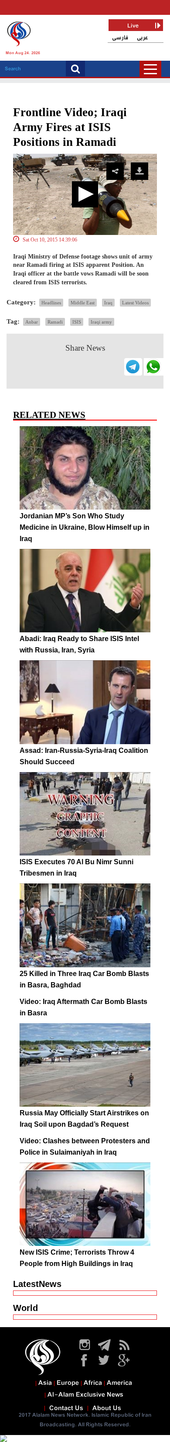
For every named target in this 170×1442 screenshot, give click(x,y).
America (119, 1383)
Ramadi (55, 321)
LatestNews (37, 1284)
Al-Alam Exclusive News (85, 1395)
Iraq (108, 302)
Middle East (83, 302)
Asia (45, 1383)
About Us (106, 1408)
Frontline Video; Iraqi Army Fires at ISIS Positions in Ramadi (70, 127)
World (25, 1308)
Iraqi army (101, 321)
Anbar (31, 321)
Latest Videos (135, 302)
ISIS (76, 321)
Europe (68, 1383)
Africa (93, 1383)
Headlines (51, 302)
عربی (142, 37)
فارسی (120, 37)
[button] (85, 194)
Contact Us (66, 1408)
